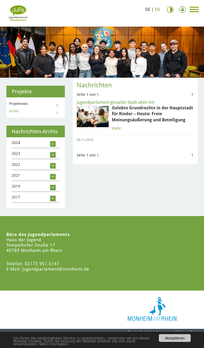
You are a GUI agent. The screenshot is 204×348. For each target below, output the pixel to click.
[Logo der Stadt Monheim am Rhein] (152, 309)
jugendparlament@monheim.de (55, 269)
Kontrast (172, 9)
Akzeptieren (175, 338)
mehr (116, 128)
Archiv (14, 111)
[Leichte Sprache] (183, 10)
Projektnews (18, 104)
